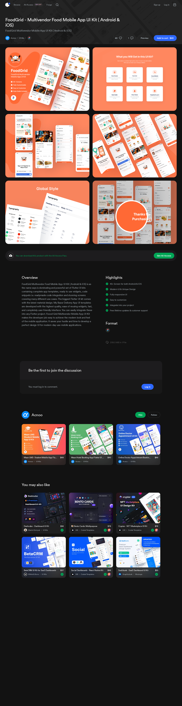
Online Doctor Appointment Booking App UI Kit (134, 457)
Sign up (157, 4)
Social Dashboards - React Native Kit (87, 570)
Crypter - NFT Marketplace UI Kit (132, 526)
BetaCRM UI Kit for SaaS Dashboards (40, 570)
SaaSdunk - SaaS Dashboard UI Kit (133, 570)
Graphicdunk (127, 574)
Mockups (138, 574)
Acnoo (13, 38)
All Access (33, 4)
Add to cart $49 (165, 38)
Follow (154, 415)
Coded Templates (87, 530)
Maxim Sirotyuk (34, 530)
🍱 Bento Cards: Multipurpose (84, 526)
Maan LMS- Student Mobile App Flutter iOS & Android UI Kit (40, 457)
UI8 (76, 530)
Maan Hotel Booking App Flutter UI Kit (87, 457)
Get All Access (164, 255)
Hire (140, 415)
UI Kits (21, 38)
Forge (49, 4)
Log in (166, 4)
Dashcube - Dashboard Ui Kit (36, 526)
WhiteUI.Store (33, 574)
